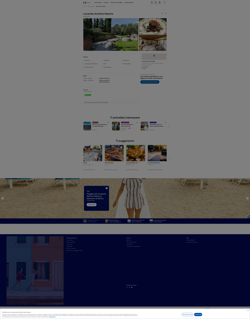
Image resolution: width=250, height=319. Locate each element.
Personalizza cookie (187, 314)
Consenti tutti (198, 314)
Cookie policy (52, 316)
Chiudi (248, 310)
